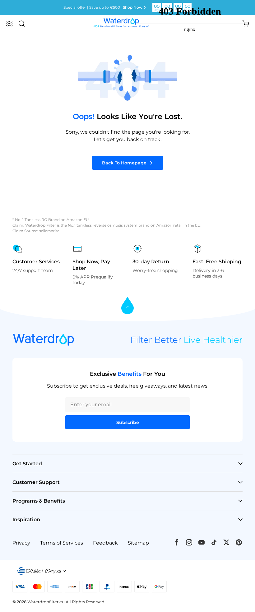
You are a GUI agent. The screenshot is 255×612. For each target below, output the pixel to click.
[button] (9, 23)
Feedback (105, 543)
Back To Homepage (124, 163)
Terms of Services (61, 543)
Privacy (21, 543)
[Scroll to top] (127, 306)
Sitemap (138, 543)
